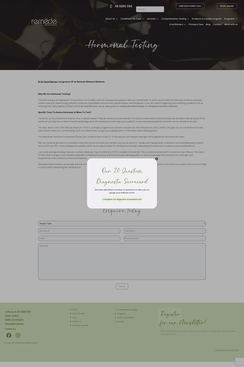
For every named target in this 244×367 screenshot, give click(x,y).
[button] (156, 158)
